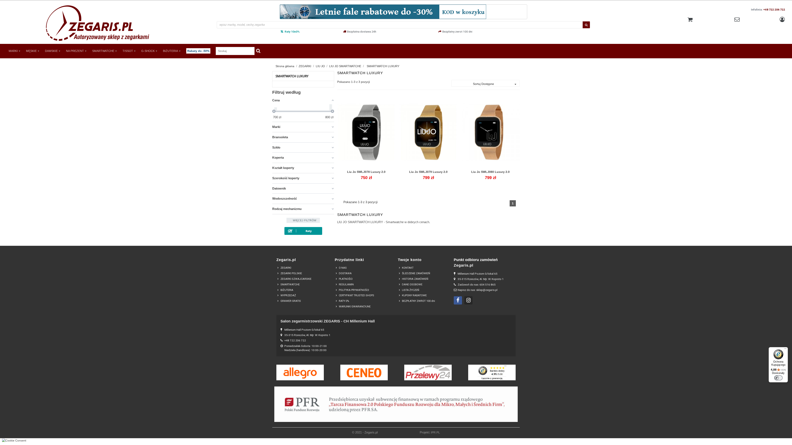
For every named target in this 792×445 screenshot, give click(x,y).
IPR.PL (435, 432)
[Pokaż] (366, 174)
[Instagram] (468, 300)
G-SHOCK (148, 50)
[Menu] (785, 349)
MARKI (13, 50)
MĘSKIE (31, 50)
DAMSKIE (51, 50)
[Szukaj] (586, 24)
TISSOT (128, 50)
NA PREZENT (75, 50)
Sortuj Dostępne (495, 84)
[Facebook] (458, 300)
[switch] (778, 377)
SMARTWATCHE (103, 50)
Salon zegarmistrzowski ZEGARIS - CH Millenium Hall (327, 321)
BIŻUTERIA (170, 50)
